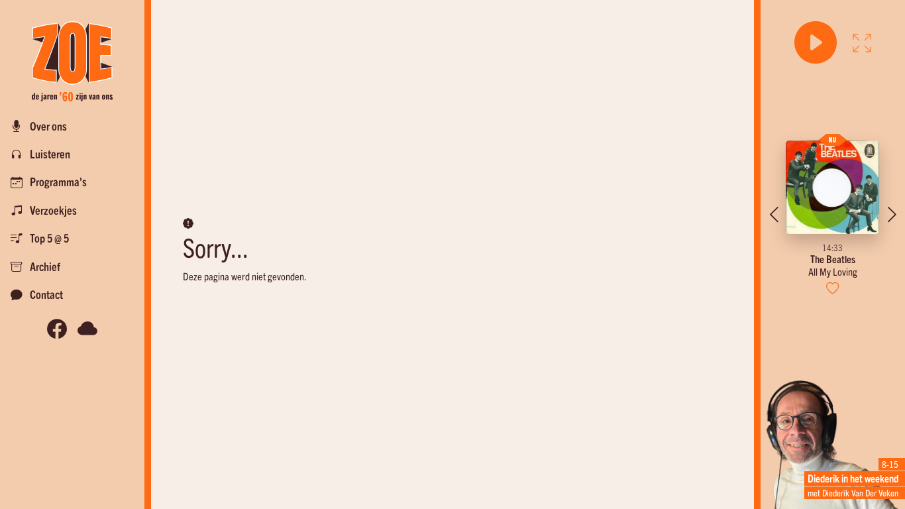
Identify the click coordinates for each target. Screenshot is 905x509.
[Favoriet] (833, 287)
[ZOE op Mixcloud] (87, 328)
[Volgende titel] (891, 215)
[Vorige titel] (773, 215)
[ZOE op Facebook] (57, 328)
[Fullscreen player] (862, 42)
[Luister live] (815, 42)
